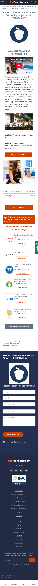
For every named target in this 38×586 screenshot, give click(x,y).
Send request (22, 243)
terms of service (21, 442)
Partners (19, 516)
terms (22, 564)
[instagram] (16, 472)
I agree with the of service (20, 564)
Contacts (19, 536)
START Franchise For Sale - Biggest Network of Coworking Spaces (22, 283)
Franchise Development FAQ (19, 509)
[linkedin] (11, 472)
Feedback (37, 247)
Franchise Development (19, 505)
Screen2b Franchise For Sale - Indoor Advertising (23, 311)
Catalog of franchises (19, 501)
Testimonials (19, 498)
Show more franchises (19, 326)
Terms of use (19, 543)
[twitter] (26, 472)
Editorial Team (19, 532)
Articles (19, 521)
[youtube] (21, 472)
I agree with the (16, 442)
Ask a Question (13, 434)
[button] (31, 2)
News (19, 525)
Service (32, 196)
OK (32, 560)
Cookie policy (19, 546)
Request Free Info (19, 207)
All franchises (19, 491)
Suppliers (19, 512)
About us (19, 528)
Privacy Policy (19, 539)
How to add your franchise (19, 494)
